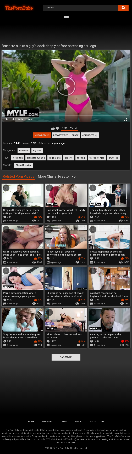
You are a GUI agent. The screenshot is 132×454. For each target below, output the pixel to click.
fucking (81, 158)
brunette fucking (36, 158)
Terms (64, 421)
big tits (69, 158)
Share (75, 135)
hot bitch (18, 158)
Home (31, 421)
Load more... (66, 357)
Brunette (24, 150)
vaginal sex (54, 158)
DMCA (78, 421)
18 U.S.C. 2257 (96, 421)
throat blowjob (96, 158)
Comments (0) (89, 135)
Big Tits (37, 150)
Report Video (60, 135)
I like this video (53, 128)
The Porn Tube (62, 448)
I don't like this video (57, 128)
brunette (113, 158)
